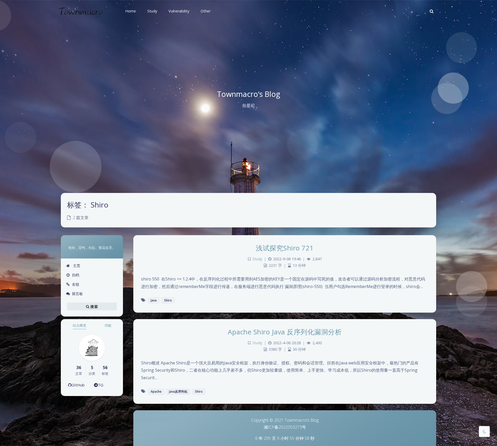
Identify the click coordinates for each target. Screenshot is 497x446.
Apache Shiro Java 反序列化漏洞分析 (285, 331)
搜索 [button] (93, 306)
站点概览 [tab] (79, 325)
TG (100, 384)
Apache (156, 391)
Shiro (168, 300)
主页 (76, 265)
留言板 (77, 293)
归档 (75, 274)
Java (154, 300)
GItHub (78, 384)
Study (257, 258)
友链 (75, 284)
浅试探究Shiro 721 (285, 248)
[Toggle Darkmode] (484, 431)
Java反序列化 (178, 391)
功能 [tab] (108, 325)
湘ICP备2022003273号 (285, 427)
